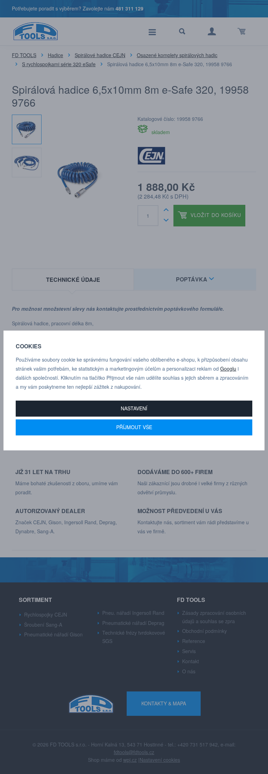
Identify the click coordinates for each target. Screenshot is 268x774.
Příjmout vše (134, 427)
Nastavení (134, 408)
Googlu (228, 368)
